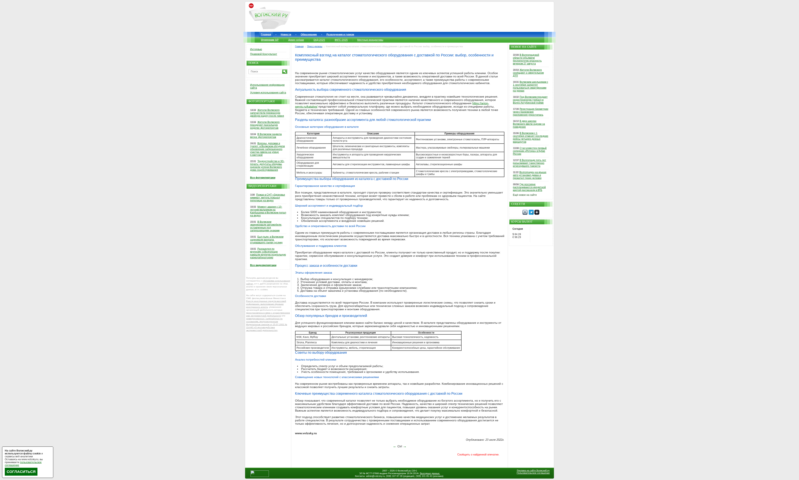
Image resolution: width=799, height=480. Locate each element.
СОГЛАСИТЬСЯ (21, 472)
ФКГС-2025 (341, 39)
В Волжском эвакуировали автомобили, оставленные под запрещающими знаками (266, 226)
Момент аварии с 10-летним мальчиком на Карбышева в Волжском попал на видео (268, 211)
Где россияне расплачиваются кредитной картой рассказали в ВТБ (529, 187)
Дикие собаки (296, 39)
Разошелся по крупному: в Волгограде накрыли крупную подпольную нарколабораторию (268, 253)
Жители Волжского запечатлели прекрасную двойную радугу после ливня (267, 113)
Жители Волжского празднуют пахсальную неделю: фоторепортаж (265, 125)
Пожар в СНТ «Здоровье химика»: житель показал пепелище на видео (267, 197)
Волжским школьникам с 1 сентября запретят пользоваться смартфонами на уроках (530, 86)
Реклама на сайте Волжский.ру (533, 470)
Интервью (256, 49)
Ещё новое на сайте (525, 194)
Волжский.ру (404, 470)
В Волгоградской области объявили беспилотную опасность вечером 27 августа (527, 59)
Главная (266, 34)
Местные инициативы (370, 39)
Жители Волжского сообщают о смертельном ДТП (528, 72)
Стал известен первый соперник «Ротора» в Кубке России (530, 151)
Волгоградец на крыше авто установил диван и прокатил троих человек (529, 175)
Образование (309, 34)
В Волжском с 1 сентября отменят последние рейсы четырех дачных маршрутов (530, 137)
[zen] (536, 213)
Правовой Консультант (263, 54)
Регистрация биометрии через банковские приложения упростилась (530, 112)
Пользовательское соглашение (533, 473)
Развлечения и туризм (340, 34)
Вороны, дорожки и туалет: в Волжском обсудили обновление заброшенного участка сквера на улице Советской (267, 149)
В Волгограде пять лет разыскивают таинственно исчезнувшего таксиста (529, 163)
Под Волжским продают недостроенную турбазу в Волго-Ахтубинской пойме (530, 100)
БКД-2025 (319, 39)
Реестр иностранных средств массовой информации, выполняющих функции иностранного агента (266, 304)
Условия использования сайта (268, 92)
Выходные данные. (430, 473)
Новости (286, 34)
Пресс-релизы (314, 46)
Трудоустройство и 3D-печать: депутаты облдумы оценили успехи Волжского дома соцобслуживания (267, 165)
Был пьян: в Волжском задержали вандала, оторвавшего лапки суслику (266, 239)
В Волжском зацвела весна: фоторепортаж (266, 136)
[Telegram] (531, 213)
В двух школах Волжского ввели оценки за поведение (529, 124)
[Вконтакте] (524, 213)
